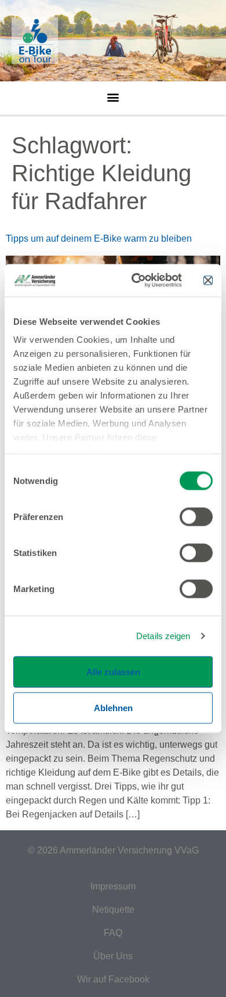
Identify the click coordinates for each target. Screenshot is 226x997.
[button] (113, 94)
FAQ (113, 933)
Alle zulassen (113, 671)
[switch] (196, 516)
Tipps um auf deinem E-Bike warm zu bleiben (99, 238)
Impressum (113, 886)
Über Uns (113, 956)
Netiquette (113, 909)
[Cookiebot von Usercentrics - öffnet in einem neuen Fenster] (136, 280)
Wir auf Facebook (113, 979)
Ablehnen (113, 707)
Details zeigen (163, 636)
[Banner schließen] (208, 280)
